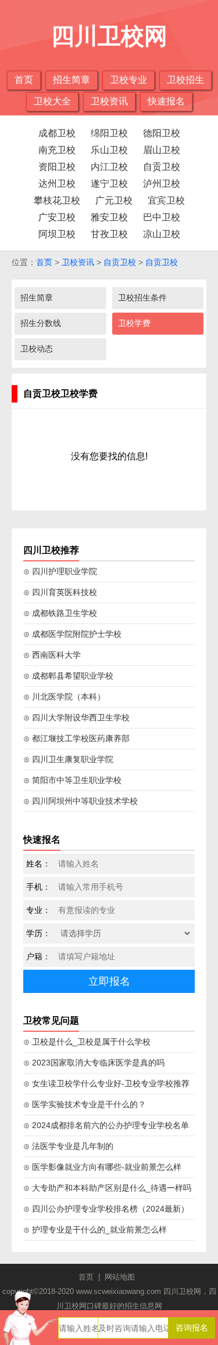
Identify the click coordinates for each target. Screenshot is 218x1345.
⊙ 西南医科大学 (52, 654)
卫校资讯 (109, 101)
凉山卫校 (161, 234)
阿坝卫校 (57, 234)
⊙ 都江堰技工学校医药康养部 (76, 738)
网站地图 (120, 1277)
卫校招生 (185, 80)
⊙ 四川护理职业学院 (60, 571)
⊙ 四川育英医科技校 (60, 592)
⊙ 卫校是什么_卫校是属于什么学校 (87, 1041)
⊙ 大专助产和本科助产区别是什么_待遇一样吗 (107, 1187)
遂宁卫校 (109, 183)
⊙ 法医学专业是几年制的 (68, 1146)
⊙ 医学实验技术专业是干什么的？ (84, 1104)
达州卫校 (57, 183)
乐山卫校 (109, 150)
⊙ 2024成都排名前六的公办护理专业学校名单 (106, 1125)
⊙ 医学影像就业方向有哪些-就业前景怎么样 (102, 1167)
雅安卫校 (109, 217)
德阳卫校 (161, 133)
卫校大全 (52, 101)
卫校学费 (134, 323)
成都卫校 (57, 133)
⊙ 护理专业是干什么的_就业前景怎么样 (95, 1229)
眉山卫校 (161, 150)
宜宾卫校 (166, 200)
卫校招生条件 (142, 297)
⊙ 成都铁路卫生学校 (60, 613)
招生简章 (71, 80)
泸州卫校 (161, 183)
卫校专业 (128, 80)
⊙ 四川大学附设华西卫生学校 (76, 717)
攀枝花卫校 (57, 200)
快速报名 (166, 101)
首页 (24, 80)
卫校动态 (36, 348)
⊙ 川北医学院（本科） (64, 696)
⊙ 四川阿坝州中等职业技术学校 (80, 801)
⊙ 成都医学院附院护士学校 (72, 634)
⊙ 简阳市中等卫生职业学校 (72, 780)
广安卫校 (57, 217)
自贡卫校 (161, 167)
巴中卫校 (161, 217)
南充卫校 (57, 150)
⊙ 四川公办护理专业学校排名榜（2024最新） (106, 1208)
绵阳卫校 (109, 133)
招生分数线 (40, 323)
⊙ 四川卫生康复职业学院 (68, 759)
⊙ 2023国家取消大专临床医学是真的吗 (94, 1062)
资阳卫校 (57, 167)
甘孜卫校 (109, 234)
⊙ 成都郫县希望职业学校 (68, 675)
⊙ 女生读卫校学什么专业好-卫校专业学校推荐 (106, 1083)
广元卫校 (114, 200)
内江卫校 (109, 167)
